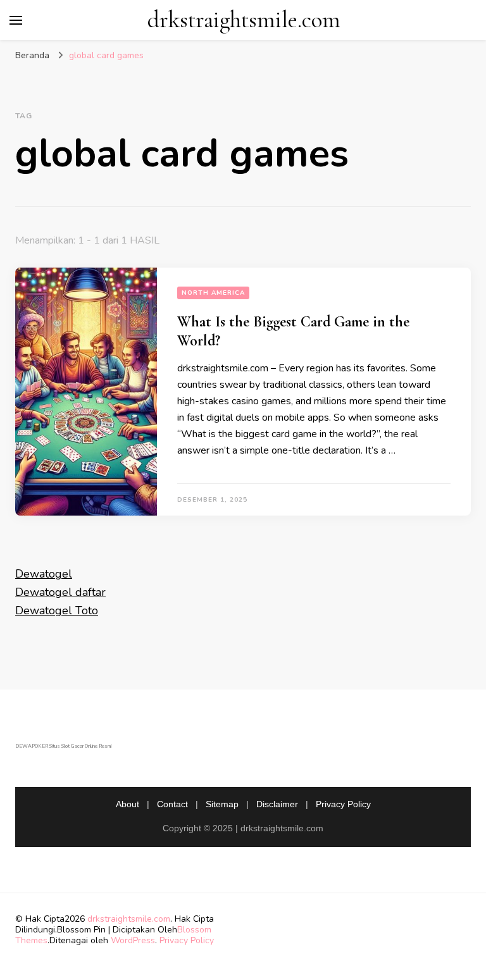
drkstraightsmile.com (243, 20)
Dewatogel (43, 573)
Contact (172, 804)
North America (213, 292)
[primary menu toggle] (15, 20)
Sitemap (222, 804)
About (127, 804)
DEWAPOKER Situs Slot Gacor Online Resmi (63, 746)
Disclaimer (277, 804)
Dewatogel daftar (60, 592)
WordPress (133, 940)
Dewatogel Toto (56, 610)
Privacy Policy (343, 804)
